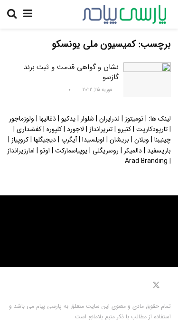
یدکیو (68, 118)
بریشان (119, 139)
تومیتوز (134, 118)
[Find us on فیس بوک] (169, 285)
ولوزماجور (21, 118)
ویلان (141, 139)
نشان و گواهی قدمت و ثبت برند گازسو (71, 72)
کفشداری (29, 129)
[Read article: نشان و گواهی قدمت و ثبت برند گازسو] (147, 79)
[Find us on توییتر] (156, 285)
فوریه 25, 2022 (98, 89)
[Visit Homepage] (124, 14)
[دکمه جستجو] (12, 14)
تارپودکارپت (152, 129)
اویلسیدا (93, 139)
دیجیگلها (45, 139)
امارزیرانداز (21, 150)
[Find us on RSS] (126, 285)
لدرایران (109, 118)
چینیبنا (162, 139)
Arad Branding (146, 161)
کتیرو (124, 129)
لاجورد (75, 129)
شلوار (87, 118)
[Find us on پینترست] (142, 285)
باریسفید (159, 150)
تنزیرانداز (100, 129)
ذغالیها (47, 118)
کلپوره (54, 129)
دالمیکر (133, 150)
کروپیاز (19, 139)
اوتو (45, 150)
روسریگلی (106, 150)
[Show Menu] (27, 14)
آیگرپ (69, 139)
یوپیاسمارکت (71, 150)
